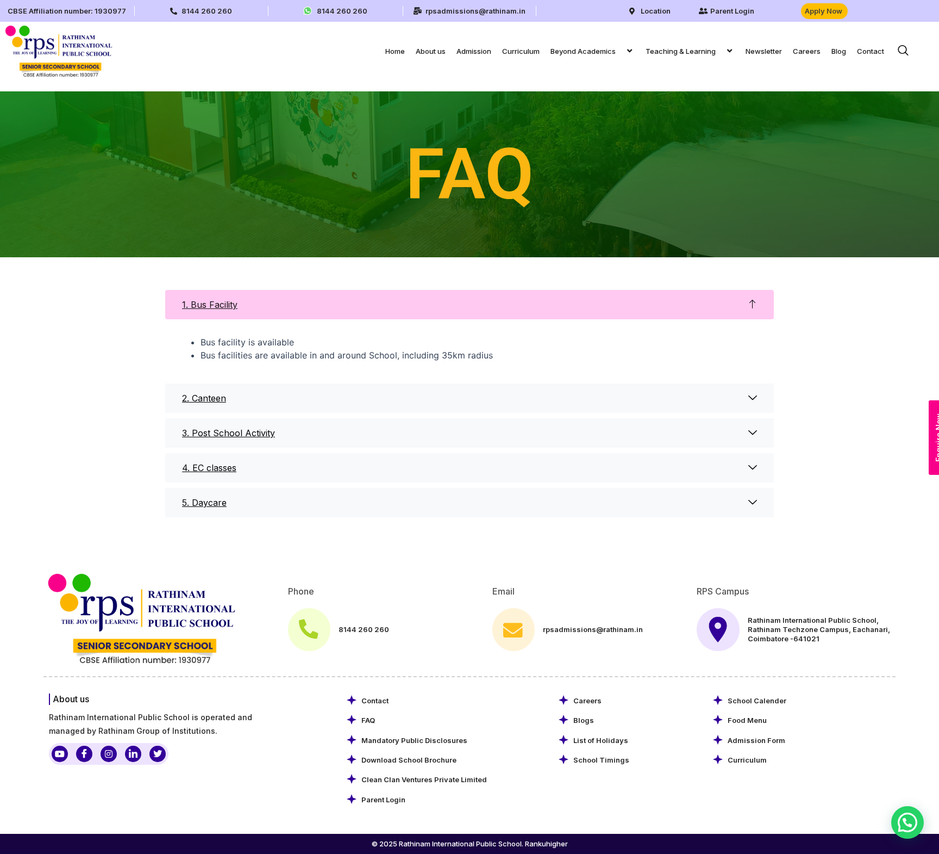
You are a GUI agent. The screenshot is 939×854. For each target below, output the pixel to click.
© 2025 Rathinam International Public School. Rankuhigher (470, 843)
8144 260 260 (364, 629)
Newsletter (764, 51)
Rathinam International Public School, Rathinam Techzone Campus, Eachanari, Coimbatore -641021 (819, 629)
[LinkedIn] (133, 754)
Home (395, 51)
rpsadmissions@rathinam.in (593, 629)
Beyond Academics (583, 51)
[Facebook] (84, 754)
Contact (870, 51)
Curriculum (521, 51)
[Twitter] (157, 754)
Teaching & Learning (681, 51)
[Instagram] (109, 754)
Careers (807, 51)
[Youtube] (60, 754)
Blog (838, 51)
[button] (620, 51)
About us (431, 51)
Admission (473, 51)
